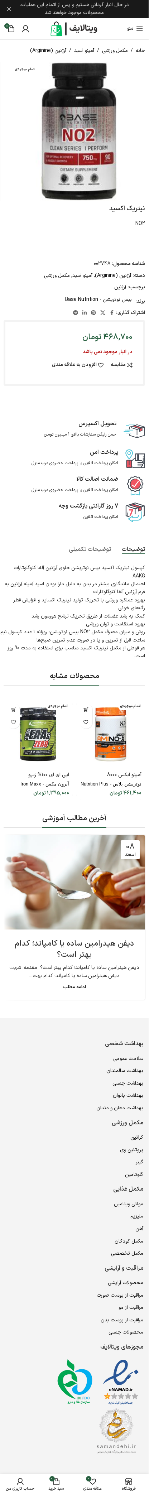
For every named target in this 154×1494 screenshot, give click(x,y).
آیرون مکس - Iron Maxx (44, 784)
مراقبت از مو (131, 1307)
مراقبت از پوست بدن (122, 1320)
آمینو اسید (84, 50)
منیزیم (136, 1216)
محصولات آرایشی (125, 1283)
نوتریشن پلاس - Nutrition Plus (111, 784)
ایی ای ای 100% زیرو (48, 775)
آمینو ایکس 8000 (124, 775)
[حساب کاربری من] (25, 28)
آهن (139, 1229)
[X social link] (102, 313)
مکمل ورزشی (115, 50)
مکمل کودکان (129, 1241)
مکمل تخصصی (127, 1253)
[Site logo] (74, 28)
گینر (139, 1162)
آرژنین (120, 287)
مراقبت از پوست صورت (120, 1295)
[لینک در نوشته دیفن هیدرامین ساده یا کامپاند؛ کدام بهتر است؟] (74, 882)
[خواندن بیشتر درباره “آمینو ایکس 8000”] (86, 709)
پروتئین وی (131, 1150)
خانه (140, 50)
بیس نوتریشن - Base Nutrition (98, 299)
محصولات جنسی (126, 1332)
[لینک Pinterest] (93, 313)
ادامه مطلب (74, 987)
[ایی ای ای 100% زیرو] (38, 734)
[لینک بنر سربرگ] (74, 9)
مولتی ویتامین (128, 1204)
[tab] (133, 549)
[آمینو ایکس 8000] (110, 734)
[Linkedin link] (84, 313)
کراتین (136, 1137)
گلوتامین (134, 1174)
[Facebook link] (111, 313)
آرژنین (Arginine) (48, 50)
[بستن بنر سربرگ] (9, 9)
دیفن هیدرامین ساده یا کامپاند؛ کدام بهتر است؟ (74, 949)
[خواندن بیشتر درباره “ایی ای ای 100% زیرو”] (13, 709)
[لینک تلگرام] (75, 313)
